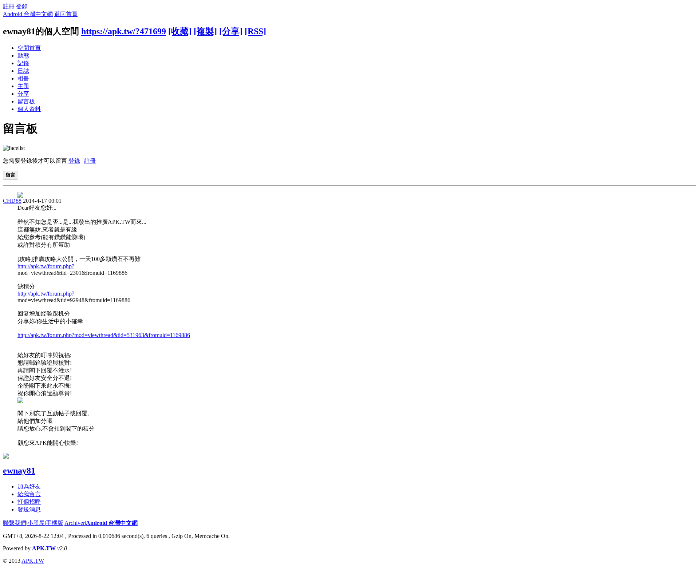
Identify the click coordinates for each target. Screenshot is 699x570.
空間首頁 (29, 48)
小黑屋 (36, 523)
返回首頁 (66, 14)
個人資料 (29, 109)
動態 (23, 55)
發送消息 (29, 509)
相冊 (23, 78)
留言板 (26, 101)
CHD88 (12, 201)
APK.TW (44, 548)
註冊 (9, 6)
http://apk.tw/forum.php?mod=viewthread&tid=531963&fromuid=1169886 (103, 335)
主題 (23, 86)
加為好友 (29, 486)
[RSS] (255, 31)
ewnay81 (19, 470)
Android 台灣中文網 (28, 14)
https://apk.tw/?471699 (123, 31)
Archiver (74, 523)
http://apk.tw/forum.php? (45, 266)
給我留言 (29, 494)
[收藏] (179, 31)
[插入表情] (14, 148)
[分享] (230, 31)
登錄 (22, 6)
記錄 (23, 63)
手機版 (54, 523)
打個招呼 (29, 502)
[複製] (205, 31)
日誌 (23, 71)
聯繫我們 (14, 523)
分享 (23, 94)
